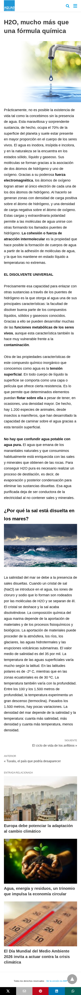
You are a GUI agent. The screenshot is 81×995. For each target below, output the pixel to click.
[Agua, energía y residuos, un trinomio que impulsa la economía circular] (40, 861)
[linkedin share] (57, 991)
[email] (24, 991)
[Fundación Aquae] (9, 5)
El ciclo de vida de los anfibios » (54, 745)
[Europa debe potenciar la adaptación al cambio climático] (40, 798)
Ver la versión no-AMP (56, 981)
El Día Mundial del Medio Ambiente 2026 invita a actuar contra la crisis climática (37, 956)
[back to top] (72, 979)
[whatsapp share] (73, 991)
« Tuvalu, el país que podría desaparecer (32, 761)
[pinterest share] (40, 991)
